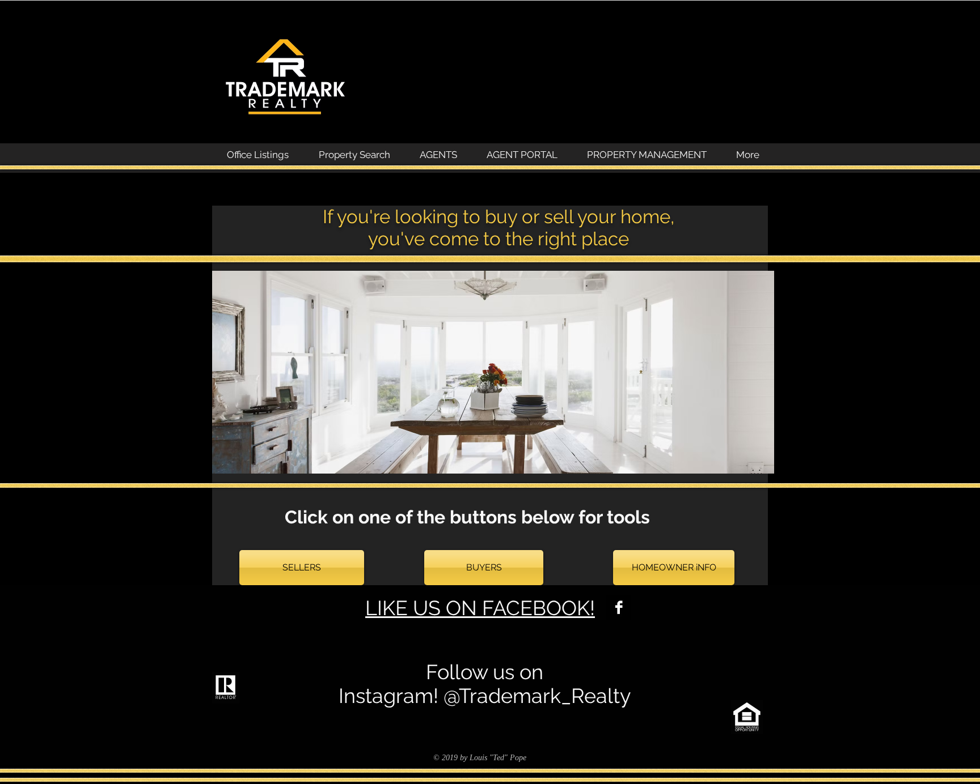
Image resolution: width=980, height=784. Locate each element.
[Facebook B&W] (618, 607)
